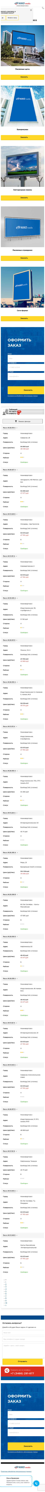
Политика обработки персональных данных (16, 1471)
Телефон (12, 363)
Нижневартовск (22, 5)
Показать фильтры (24, 421)
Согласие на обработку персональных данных (23, 395)
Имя (10, 354)
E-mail (11, 372)
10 (6, 1302)
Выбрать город (12, 17)
